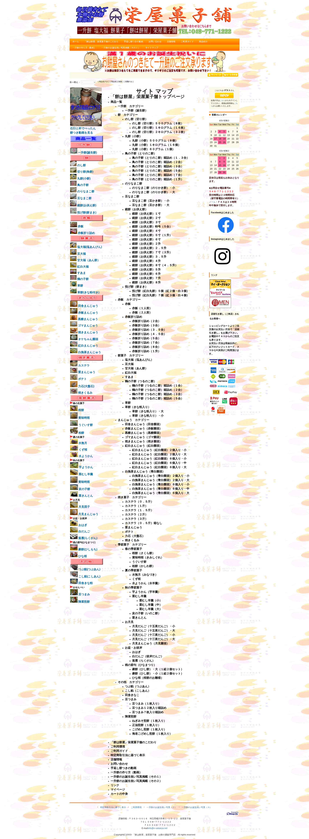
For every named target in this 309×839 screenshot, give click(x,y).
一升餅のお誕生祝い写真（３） (197, 807)
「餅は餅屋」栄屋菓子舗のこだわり (101, 41)
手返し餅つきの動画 (133, 41)
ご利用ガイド (187, 41)
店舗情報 (171, 41)
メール (212, 202)
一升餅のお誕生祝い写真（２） (162, 807)
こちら (222, 100)
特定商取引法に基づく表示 (113, 807)
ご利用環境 (136, 807)
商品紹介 (203, 41)
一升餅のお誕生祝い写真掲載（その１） (120, 47)
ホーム (75, 41)
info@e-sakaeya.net (157, 828)
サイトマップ (151, 47)
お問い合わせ (155, 41)
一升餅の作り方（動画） (84, 47)
